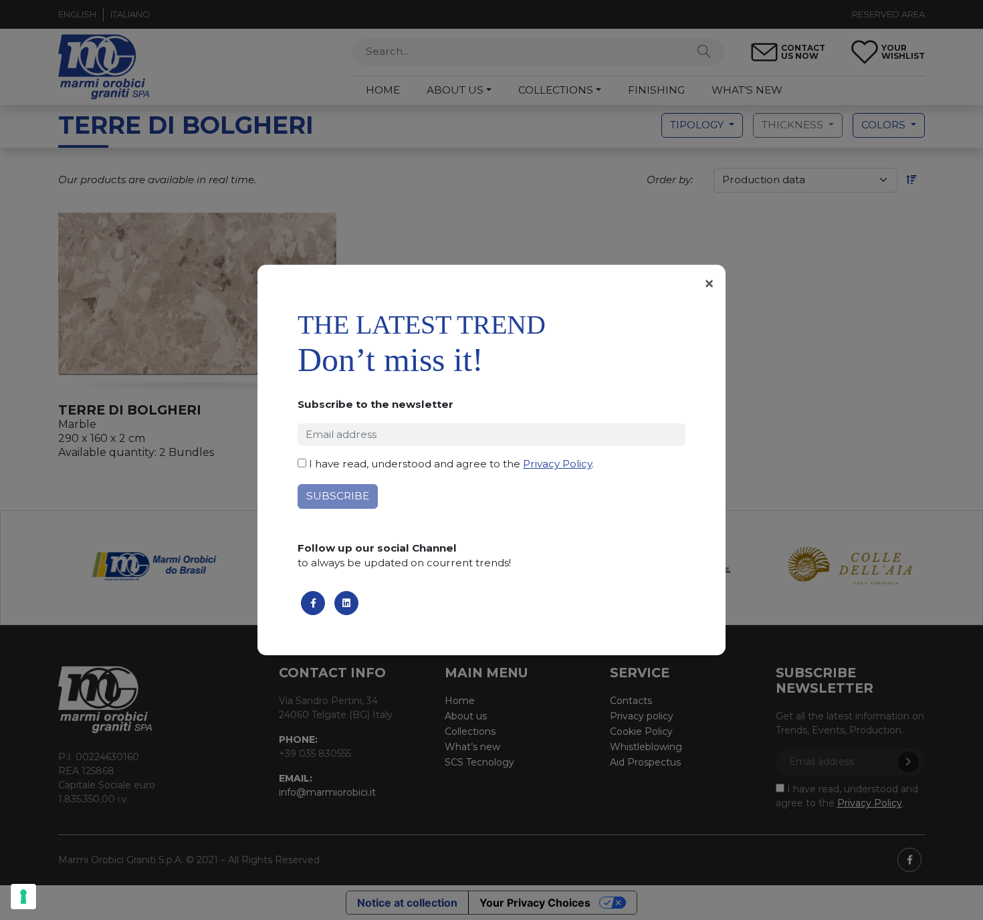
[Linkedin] (346, 603)
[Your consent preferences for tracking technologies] (23, 896)
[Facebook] (313, 603)
